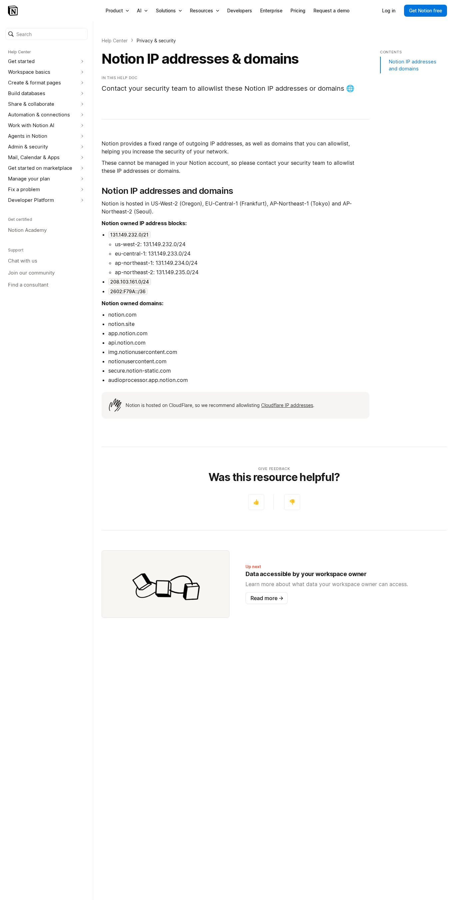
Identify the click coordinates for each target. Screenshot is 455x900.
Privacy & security (156, 40)
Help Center (115, 40)
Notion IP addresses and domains (412, 65)
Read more (266, 598)
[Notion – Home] (13, 10)
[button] (46, 34)
